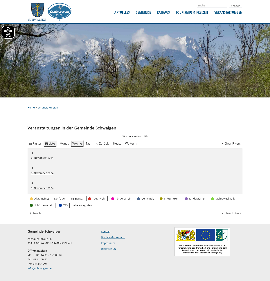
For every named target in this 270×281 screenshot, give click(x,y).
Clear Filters (232, 143)
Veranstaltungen (228, 12)
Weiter (129, 143)
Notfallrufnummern (113, 237)
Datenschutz (108, 248)
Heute (117, 143)
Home (31, 107)
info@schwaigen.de (40, 268)
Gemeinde (143, 12)
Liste (50, 144)
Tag (88, 143)
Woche (77, 143)
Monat (64, 143)
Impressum (108, 243)
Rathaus (163, 12)
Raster (35, 144)
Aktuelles (122, 12)
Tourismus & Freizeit (192, 12)
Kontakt (105, 231)
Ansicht (36, 213)
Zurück (104, 143)
